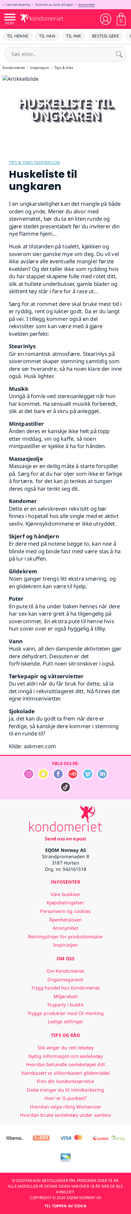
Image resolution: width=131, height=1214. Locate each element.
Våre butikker (65, 894)
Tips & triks (21, 162)
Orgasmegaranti (65, 979)
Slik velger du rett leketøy (66, 1048)
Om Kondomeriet (65, 971)
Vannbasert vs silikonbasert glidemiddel (65, 1073)
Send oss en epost (65, 839)
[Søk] (119, 54)
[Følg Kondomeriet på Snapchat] (43, 778)
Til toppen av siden (65, 1206)
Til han (47, 36)
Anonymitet (86, 5)
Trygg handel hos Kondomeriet (65, 988)
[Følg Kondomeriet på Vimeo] (87, 778)
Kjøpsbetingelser (65, 903)
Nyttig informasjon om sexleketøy (65, 1056)
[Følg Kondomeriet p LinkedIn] (102, 778)
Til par (73, 36)
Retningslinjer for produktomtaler (65, 937)
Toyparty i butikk (65, 1005)
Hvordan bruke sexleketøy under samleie (65, 1115)
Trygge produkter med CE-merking (65, 1013)
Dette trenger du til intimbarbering (65, 1090)
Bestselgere (105, 36)
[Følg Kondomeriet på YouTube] (73, 778)
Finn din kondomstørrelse (65, 1081)
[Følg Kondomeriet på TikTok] (65, 791)
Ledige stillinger (65, 1021)
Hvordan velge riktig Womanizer (65, 1107)
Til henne (17, 36)
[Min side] (105, 19)
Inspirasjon (47, 162)
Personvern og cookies (65, 911)
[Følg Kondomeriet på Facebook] (58, 778)
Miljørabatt (65, 996)
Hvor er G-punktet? (65, 1098)
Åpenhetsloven (65, 920)
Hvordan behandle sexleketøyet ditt (65, 1064)
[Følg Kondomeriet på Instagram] (28, 778)
